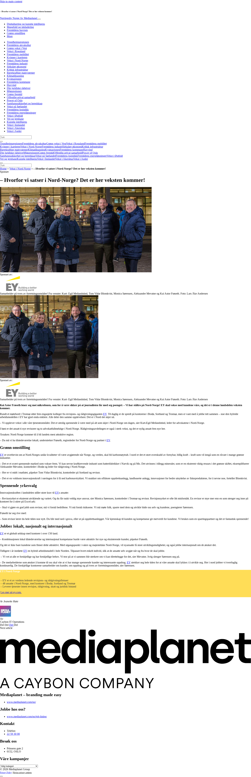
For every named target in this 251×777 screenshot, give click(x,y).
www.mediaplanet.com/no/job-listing (27, 716)
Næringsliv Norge (18, 18)
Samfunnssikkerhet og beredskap (24, 103)
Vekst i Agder (14, 131)
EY (105, 414)
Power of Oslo (15, 100)
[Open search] (1, 141)
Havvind (11, 85)
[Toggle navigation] (39, 19)
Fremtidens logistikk (18, 109)
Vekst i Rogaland (16, 51)
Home (3, 168)
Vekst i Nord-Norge (17, 60)
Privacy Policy (6, 772)
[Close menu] (1, 162)
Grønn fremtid (14, 94)
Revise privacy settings (22, 772)
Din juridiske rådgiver (18, 88)
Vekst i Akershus (16, 128)
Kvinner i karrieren (17, 57)
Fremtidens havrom (17, 30)
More (10, 36)
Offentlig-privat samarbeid (21, 97)
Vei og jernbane (15, 118)
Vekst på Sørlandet (17, 106)
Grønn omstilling (16, 33)
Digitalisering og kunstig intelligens (26, 24)
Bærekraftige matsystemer (21, 72)
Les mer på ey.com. (11, 592)
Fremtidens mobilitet (18, 54)
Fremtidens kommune (18, 82)
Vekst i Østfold (15, 115)
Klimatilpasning (15, 75)
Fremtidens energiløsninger (21, 112)
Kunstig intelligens (17, 121)
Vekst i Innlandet (16, 125)
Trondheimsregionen (18, 42)
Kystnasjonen (14, 78)
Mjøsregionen (14, 91)
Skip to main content (11, 1)
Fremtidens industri (17, 63)
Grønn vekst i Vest (17, 48)
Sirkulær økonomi (16, 66)
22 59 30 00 (13, 733)
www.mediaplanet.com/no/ (21, 702)
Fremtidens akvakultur (19, 45)
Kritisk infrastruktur (17, 69)
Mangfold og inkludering (20, 27)
